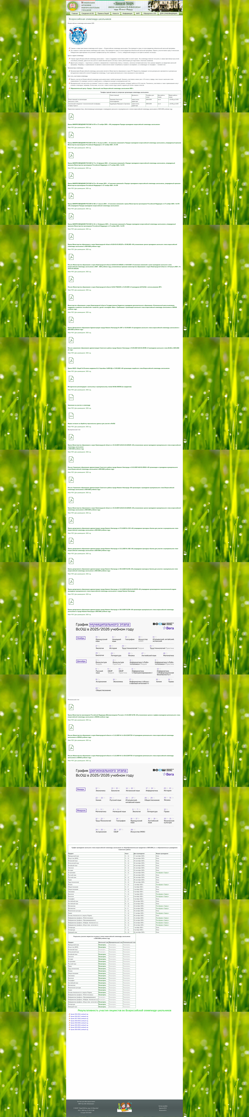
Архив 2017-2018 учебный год (79, 1018)
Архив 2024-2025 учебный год (79, 1029)
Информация (127, 13)
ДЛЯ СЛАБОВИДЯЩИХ (168, 13)
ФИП (138, 13)
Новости (116, 13)
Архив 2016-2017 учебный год (79, 1016)
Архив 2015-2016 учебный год (79, 1014)
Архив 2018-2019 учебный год (79, 1021)
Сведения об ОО (88, 13)
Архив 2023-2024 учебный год (79, 1027)
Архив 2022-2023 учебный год (79, 1025)
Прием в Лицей (103, 13)
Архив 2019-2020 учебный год (79, 1023)
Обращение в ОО (150, 13)
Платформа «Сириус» (162, 872)
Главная (75, 13)
